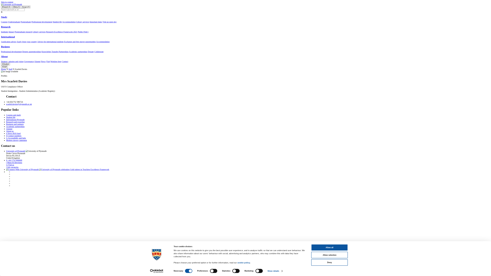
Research (5, 27)
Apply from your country (27, 42)
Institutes (4, 32)
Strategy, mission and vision (12, 61)
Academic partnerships (78, 52)
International (8, 37)
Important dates (96, 22)
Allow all (329, 247)
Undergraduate (14, 22)
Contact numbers (13, 136)
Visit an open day (110, 22)
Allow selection (329, 255)
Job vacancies (12, 167)
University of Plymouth (15, 151)
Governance (29, 61)
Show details (273, 271)
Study (4, 17)
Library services (82, 22)
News (43, 61)
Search (6, 7)
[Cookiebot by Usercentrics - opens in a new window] (157, 271)
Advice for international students (50, 42)
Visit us (10, 165)
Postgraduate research (23, 32)
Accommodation (69, 22)
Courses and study (13, 115)
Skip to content (7, 2)
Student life (57, 22)
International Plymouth (15, 120)
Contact (65, 61)
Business (5, 46)
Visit (48, 61)
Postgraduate (26, 22)
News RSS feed (13, 133)
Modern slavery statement (16, 140)
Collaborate (99, 52)
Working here (55, 61)
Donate (91, 52)
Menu (16, 7)
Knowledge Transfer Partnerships (55, 52)
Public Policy (83, 32)
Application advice (8, 42)
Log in (25, 7)
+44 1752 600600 (14, 160)
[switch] (213, 271)
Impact (11, 32)
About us (10, 131)
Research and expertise (15, 122)
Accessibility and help (16, 138)
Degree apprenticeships (31, 52)
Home (3, 69)
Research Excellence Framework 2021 (61, 32)
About (4, 56)
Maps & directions (14, 163)
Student (5, 64)
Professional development (41, 22)
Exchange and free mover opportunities (80, 42)
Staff (4, 67)
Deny (329, 262)
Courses (4, 22)
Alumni (37, 61)
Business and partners (15, 124)
